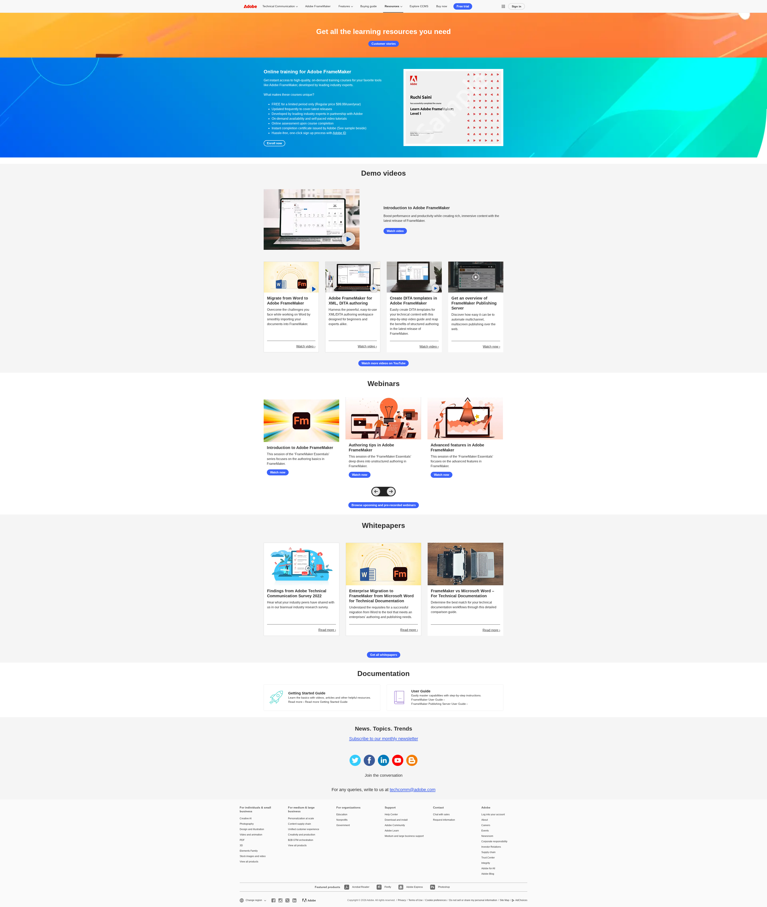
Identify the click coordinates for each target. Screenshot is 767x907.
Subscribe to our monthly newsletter (383, 738)
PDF (242, 840)
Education (341, 814)
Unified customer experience (303, 829)
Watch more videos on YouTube (383, 363)
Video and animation (251, 834)
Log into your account (493, 814)
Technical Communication (278, 6)
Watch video (395, 231)
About (484, 819)
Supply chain (488, 852)
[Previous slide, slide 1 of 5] (376, 492)
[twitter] (287, 900)
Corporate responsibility (494, 841)
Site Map (504, 900)
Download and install (396, 819)
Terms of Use (415, 900)
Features (344, 6)
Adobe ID (339, 133)
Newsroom (487, 836)
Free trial (463, 6)
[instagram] (280, 900)
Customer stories (384, 43)
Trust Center (488, 857)
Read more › (327, 630)
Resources (392, 6)
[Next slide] (391, 492)
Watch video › (305, 346)
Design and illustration (252, 829)
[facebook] (273, 900)
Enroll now (274, 143)
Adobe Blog (487, 873)
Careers (485, 825)
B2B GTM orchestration (300, 840)
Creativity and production (301, 834)
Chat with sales (441, 814)
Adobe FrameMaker (318, 6)
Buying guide (368, 6)
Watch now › (491, 346)
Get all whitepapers (383, 654)
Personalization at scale (301, 818)
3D (241, 845)
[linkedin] (294, 900)
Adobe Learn (392, 830)
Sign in (516, 6)
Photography (247, 823)
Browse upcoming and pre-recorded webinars (384, 505)
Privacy (402, 900)
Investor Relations (491, 846)
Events (485, 830)
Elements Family (249, 850)
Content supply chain (299, 823)
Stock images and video (253, 856)
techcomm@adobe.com (412, 789)
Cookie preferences (436, 900)
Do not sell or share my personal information (473, 900)
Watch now (277, 472)
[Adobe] (250, 6)
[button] (503, 6)
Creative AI (245, 818)
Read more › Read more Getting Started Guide (318, 701)
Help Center (391, 814)
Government (343, 825)
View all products (249, 861)
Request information (444, 819)
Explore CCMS (419, 6)
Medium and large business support (403, 836)
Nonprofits (342, 819)
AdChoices (521, 900)
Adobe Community (395, 825)
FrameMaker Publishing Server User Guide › (439, 703)
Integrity (485, 863)
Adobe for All (488, 868)
